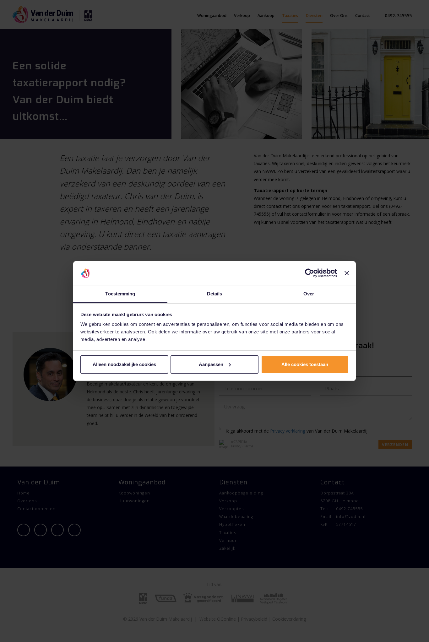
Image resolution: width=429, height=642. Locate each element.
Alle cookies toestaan (304, 364)
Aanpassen (211, 364)
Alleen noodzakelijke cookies (124, 364)
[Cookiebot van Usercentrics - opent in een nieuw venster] (309, 273)
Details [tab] (214, 293)
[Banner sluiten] (347, 273)
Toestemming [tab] (120, 293)
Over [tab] (308, 293)
